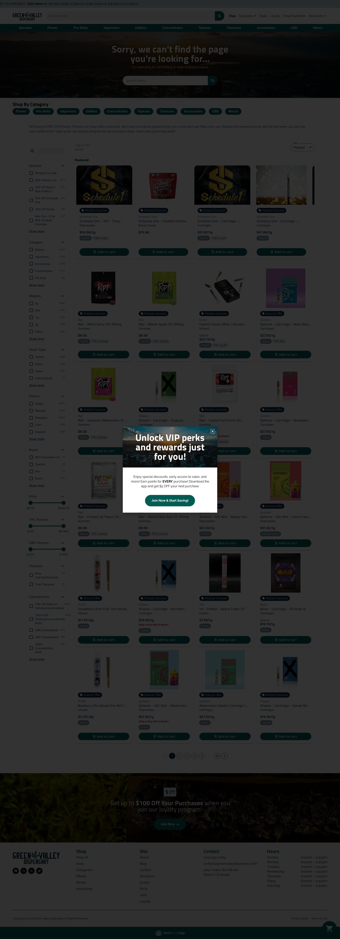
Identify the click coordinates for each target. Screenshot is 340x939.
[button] (212, 431)
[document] (170, 469)
